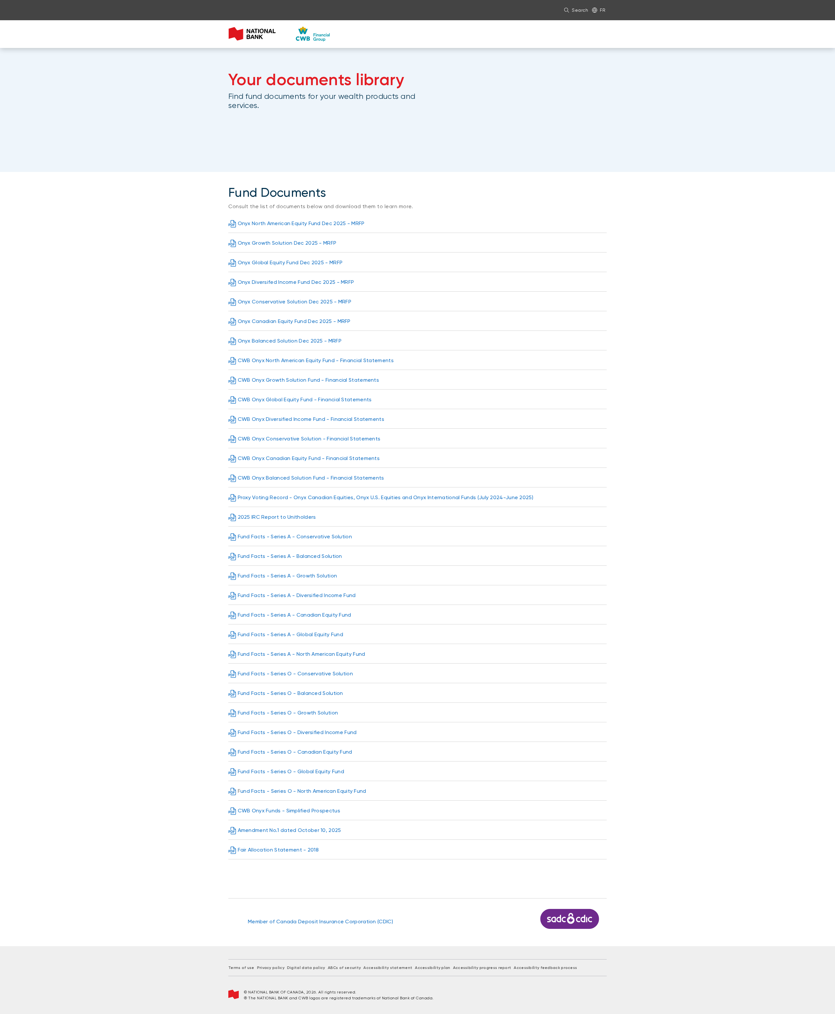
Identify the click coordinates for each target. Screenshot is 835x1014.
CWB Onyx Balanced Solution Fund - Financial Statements (311, 478)
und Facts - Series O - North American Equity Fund (303, 791)
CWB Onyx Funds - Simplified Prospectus (289, 810)
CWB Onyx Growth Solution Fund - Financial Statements (308, 380)
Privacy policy (270, 967)
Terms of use (241, 967)
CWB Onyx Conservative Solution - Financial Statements (309, 439)
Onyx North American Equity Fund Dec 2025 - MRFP (301, 223)
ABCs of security (344, 967)
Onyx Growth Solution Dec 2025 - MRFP (287, 243)
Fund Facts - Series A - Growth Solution (287, 576)
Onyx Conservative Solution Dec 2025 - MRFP (295, 302)
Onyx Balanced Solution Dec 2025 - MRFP (290, 341)
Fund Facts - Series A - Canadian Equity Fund (294, 615)
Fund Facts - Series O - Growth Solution (288, 713)
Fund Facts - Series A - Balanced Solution (290, 556)
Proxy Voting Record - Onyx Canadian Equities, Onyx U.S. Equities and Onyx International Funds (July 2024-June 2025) (386, 497)
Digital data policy (306, 967)
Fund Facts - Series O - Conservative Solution (295, 673)
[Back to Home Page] (279, 34)
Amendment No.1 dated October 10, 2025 (289, 830)
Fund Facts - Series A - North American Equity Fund (301, 654)
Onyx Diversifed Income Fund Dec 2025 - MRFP (296, 282)
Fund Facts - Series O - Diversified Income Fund (297, 732)
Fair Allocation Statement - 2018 (278, 850)
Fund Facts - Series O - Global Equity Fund (291, 771)
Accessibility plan (432, 967)
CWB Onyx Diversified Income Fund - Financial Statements (311, 419)
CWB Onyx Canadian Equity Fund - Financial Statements (309, 458)
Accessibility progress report (482, 967)
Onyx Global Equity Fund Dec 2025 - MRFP (290, 262)
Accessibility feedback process (545, 967)
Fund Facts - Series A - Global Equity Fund (290, 634)
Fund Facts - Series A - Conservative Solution (295, 536)
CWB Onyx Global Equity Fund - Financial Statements (305, 399)
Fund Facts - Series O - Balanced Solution (290, 693)
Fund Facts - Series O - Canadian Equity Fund (295, 752)
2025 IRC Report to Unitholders (277, 517)
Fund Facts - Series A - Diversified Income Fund (297, 595)
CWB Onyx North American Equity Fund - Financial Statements (316, 360)
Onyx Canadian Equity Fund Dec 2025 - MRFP (294, 321)
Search (580, 10)
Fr (602, 10)
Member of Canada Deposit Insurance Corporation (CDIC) (320, 921)
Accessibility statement (387, 967)
